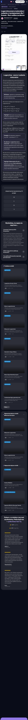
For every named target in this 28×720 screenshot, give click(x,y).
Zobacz (14, 52)
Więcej (5, 407)
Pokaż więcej (4, 27)
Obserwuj (15, 18)
